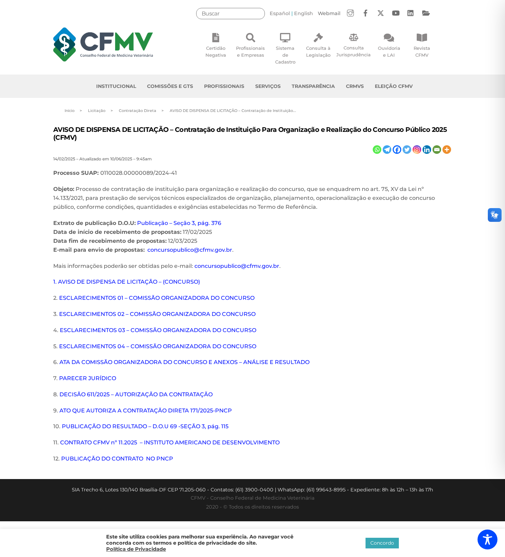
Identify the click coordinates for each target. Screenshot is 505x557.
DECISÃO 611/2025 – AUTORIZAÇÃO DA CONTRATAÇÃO (136, 394)
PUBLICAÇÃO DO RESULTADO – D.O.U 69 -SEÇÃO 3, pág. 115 (145, 426)
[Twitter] (407, 149)
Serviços (268, 86)
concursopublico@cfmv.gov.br (189, 250)
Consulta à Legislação (318, 51)
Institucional (116, 86)
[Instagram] (417, 149)
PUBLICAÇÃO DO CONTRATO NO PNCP (117, 458)
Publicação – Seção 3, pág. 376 (179, 223)
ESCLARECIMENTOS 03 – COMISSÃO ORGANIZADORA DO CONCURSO (158, 330)
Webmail (329, 13)
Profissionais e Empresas (250, 51)
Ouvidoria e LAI (389, 51)
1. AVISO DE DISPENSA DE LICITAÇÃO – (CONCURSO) (126, 281)
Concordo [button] (382, 543)
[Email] (437, 149)
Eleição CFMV (394, 86)
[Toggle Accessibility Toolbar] (487, 539)
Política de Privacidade (136, 549)
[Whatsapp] (377, 149)
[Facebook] (397, 149)
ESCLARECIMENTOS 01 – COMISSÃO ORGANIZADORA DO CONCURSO (157, 298)
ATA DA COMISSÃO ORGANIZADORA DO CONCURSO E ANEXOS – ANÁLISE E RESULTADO (184, 362)
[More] (446, 149)
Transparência (313, 86)
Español (280, 13)
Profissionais (224, 86)
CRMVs (355, 86)
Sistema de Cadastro (285, 55)
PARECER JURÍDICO (87, 378)
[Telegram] (387, 149)
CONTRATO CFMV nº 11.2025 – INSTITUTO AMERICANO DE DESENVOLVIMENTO (170, 442)
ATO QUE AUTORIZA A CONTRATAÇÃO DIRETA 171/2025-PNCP (145, 410)
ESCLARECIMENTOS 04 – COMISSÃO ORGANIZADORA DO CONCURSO (157, 346)
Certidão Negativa (215, 51)
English (303, 13)
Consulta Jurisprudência (353, 51)
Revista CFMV (422, 51)
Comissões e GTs (170, 86)
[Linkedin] (427, 149)
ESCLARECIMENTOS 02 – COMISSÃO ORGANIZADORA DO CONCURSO (157, 314)
